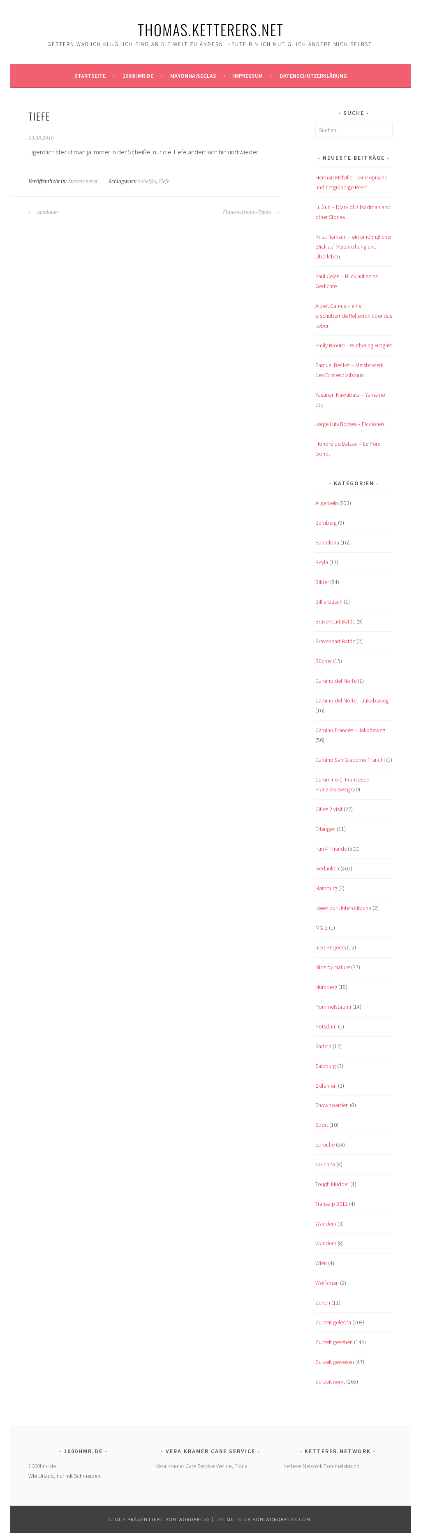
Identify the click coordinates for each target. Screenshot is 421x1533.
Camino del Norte (335, 680)
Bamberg (326, 522)
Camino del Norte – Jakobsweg (352, 700)
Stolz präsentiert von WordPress (159, 1519)
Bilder (322, 582)
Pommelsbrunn (333, 1006)
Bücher (323, 661)
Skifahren (326, 1085)
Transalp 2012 (331, 1203)
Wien (321, 1263)
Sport (321, 1124)
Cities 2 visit (328, 809)
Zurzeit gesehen (334, 1342)
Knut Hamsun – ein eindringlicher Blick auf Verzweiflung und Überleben (353, 246)
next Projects (330, 947)
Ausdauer (47, 212)
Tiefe (163, 181)
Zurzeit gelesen (333, 1322)
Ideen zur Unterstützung (343, 908)
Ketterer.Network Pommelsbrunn (321, 1466)
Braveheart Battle (335, 621)
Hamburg (326, 888)
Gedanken (327, 868)
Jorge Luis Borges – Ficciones (349, 424)
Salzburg (325, 1066)
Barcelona (327, 542)
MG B (321, 927)
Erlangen (325, 829)
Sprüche (325, 1144)
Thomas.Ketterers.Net (211, 29)
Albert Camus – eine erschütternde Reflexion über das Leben (353, 315)
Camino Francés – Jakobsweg (350, 730)
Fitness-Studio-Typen (247, 212)
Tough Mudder (332, 1184)
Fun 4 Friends (331, 848)
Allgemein (326, 503)
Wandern (325, 1223)
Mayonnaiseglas (193, 75)
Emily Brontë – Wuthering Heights (353, 345)
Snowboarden (332, 1105)
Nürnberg (326, 987)
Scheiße (147, 181)
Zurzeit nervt (82, 181)
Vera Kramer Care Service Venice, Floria (202, 1466)
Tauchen (325, 1164)
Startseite (90, 75)
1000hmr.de (138, 75)
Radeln (323, 1046)
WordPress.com (288, 1519)
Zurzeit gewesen (334, 1362)
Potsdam (326, 1026)
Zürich (322, 1302)
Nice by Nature (332, 967)
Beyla (321, 562)
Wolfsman (327, 1282)
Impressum (248, 75)
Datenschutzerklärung (313, 75)
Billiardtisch (328, 601)
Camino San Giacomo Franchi (350, 759)
